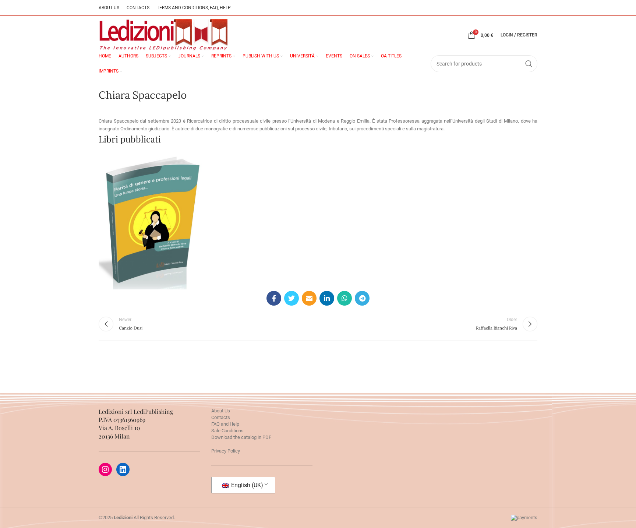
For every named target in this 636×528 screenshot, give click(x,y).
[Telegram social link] (362, 298)
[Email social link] (309, 298)
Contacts (220, 417)
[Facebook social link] (273, 298)
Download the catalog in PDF (241, 437)
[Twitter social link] (291, 298)
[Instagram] (105, 469)
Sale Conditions (227, 430)
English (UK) (246, 485)
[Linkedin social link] (326, 298)
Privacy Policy (225, 451)
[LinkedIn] (123, 469)
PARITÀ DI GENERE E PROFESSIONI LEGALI (152, 202)
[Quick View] (128, 250)
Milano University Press (152, 229)
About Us (220, 410)
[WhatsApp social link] (344, 298)
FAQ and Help (225, 424)
